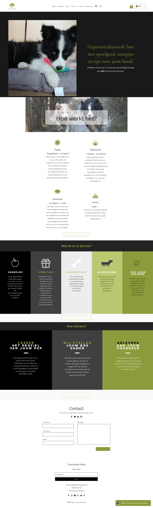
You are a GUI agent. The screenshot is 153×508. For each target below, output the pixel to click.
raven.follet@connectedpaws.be (77, 485)
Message (80, 422)
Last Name (46, 431)
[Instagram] (81, 416)
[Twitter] (75, 416)
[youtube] (75, 495)
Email (44, 439)
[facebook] (78, 495)
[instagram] (72, 495)
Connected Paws (77, 464)
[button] (131, 6)
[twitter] (81, 495)
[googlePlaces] (69, 495)
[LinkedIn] (78, 416)
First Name (46, 422)
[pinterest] (84, 495)
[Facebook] (71, 416)
